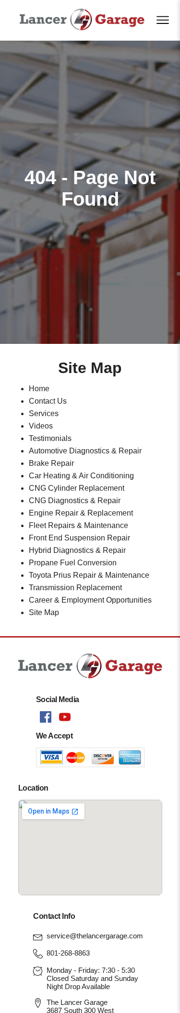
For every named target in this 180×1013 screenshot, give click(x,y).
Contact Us (48, 401)
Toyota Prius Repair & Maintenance (89, 575)
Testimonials (50, 438)
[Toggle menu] (163, 20)
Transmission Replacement (75, 588)
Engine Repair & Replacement (81, 513)
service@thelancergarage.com (95, 936)
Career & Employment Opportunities (90, 600)
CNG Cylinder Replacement (76, 488)
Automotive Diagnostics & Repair (85, 451)
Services (44, 413)
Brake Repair (51, 463)
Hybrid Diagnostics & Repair (77, 550)
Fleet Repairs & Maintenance (78, 525)
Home (39, 389)
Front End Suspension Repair (79, 538)
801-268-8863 (68, 953)
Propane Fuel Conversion (73, 563)
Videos (41, 426)
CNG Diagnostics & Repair (74, 500)
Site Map (44, 612)
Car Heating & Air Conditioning (81, 476)
